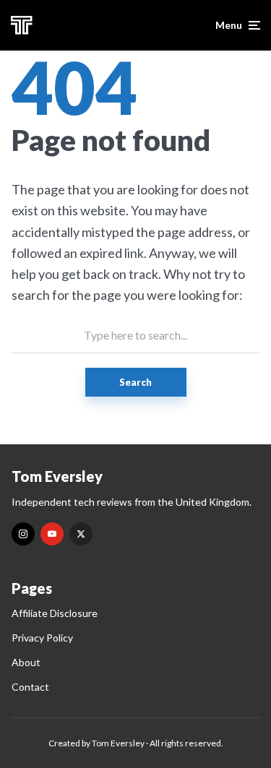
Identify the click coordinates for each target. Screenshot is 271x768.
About (26, 662)
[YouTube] (52, 533)
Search (135, 382)
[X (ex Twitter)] (81, 533)
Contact (30, 687)
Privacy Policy (42, 637)
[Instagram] (23, 533)
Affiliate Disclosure (55, 613)
